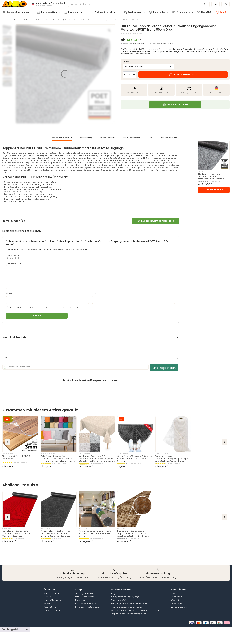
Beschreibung (85, 137)
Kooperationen (50, 607)
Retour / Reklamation (84, 597)
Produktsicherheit (131, 137)
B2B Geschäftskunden (85, 603)
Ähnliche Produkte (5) (169, 137)
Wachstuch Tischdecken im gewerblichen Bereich (135, 610)
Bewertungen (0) (108, 137)
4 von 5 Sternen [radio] (15, 258)
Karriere (47, 603)
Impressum (176, 603)
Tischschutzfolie (119, 600)
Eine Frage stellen (164, 368)
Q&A (150, 137)
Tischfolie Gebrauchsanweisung (126, 607)
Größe (126, 62)
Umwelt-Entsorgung (53, 610)
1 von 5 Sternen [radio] (7, 258)
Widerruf (175, 600)
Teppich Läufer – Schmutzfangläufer (128, 613)
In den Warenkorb (185, 74)
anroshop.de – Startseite (11, 20)
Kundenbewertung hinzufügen (157, 221)
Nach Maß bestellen (177, 104)
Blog (113, 593)
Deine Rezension (14, 263)
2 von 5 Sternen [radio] (10, 258)
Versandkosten (138, 43)
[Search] (206, 4)
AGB (173, 593)
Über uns (48, 597)
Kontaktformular (51, 593)
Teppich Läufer (44, 20)
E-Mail (95, 294)
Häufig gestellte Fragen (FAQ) (125, 597)
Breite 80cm (57, 20)
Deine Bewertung (14, 255)
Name (9, 294)
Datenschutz (177, 597)
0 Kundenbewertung (138, 33)
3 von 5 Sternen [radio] (13, 258)
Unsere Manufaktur (53, 600)
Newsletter (80, 600)
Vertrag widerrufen (179, 607)
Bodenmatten (29, 20)
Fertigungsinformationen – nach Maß (129, 603)
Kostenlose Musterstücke (87, 607)
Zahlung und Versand (85, 593)
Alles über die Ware (62, 137)
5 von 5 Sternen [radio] (18, 258)
